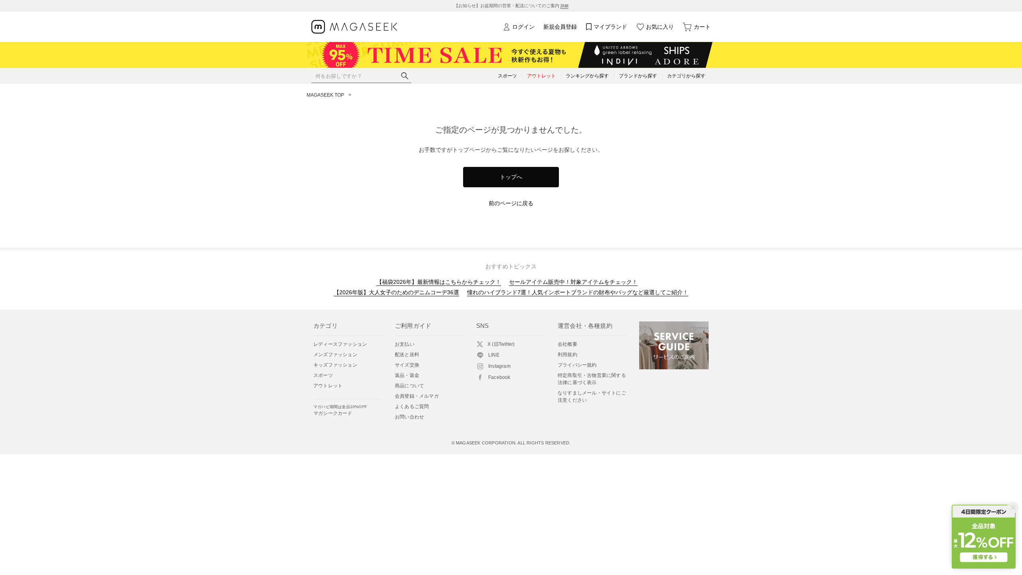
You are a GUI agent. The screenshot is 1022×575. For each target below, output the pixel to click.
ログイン (523, 27)
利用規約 (567, 354)
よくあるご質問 (412, 406)
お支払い (404, 344)
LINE (493, 355)
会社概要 (567, 344)
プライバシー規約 (577, 365)
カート (702, 27)
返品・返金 (407, 375)
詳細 (564, 6)
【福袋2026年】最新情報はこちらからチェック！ (438, 282)
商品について (409, 386)
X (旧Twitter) (501, 344)
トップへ (511, 177)
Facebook (499, 377)
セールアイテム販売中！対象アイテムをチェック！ (573, 282)
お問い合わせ (409, 417)
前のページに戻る (511, 203)
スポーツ (323, 375)
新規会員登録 (560, 27)
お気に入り (660, 27)
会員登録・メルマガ (417, 396)
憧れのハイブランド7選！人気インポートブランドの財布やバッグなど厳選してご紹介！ (577, 292)
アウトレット (328, 386)
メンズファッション (335, 354)
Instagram (499, 366)
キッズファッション (335, 365)
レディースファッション (340, 344)
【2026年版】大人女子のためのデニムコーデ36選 (396, 292)
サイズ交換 (407, 365)
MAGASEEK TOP (325, 95)
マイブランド (610, 27)
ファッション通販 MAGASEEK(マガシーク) (354, 27)
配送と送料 (407, 354)
